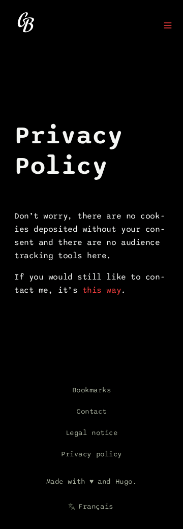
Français (95, 506)
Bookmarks (91, 390)
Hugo (124, 481)
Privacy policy (91, 454)
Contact (91, 411)
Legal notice (92, 432)
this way (101, 290)
